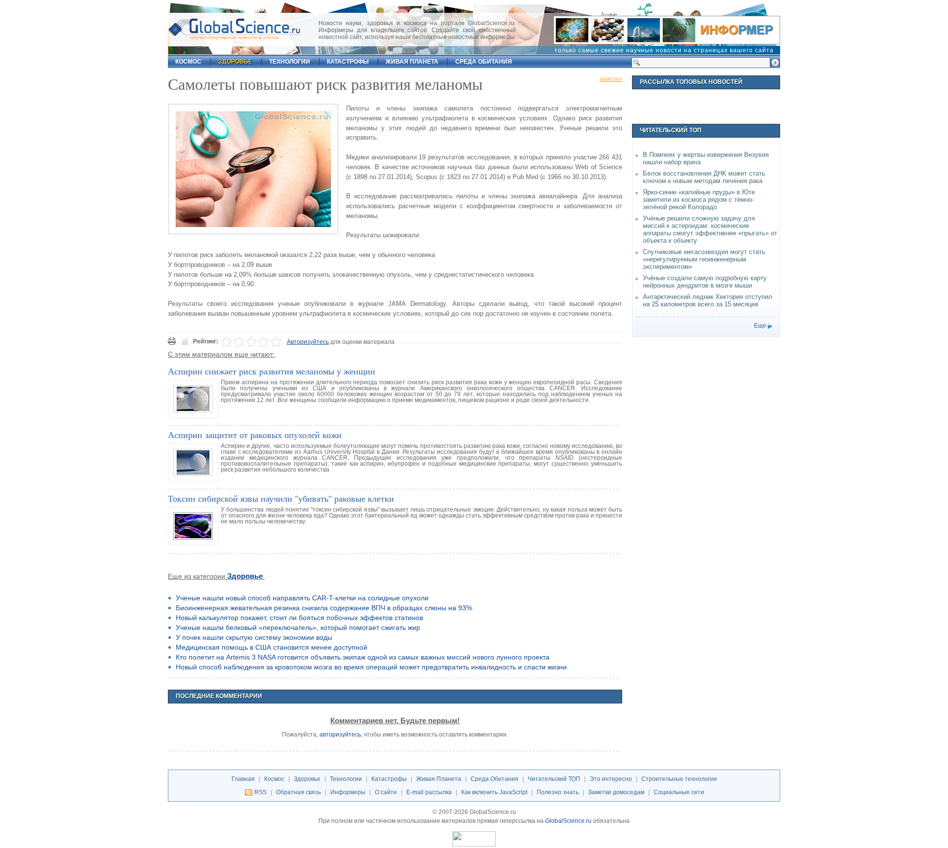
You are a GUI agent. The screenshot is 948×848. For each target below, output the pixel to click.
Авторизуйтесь (308, 341)
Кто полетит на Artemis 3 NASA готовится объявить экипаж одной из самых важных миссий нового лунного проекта (363, 657)
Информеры (347, 792)
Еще (760, 325)
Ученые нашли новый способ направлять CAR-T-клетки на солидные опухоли (302, 598)
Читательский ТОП (554, 778)
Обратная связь (298, 792)
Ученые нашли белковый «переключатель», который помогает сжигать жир (298, 627)
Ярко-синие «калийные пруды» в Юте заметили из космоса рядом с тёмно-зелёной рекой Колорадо (699, 199)
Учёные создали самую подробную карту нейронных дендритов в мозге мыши (705, 281)
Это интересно (611, 778)
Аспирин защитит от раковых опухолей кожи (255, 435)
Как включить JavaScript (494, 792)
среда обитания (483, 61)
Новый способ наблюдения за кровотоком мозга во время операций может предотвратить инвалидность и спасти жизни (371, 667)
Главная (243, 778)
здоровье (235, 61)
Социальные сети (679, 792)
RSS (260, 792)
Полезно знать (558, 792)
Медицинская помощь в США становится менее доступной (271, 647)
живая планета (412, 61)
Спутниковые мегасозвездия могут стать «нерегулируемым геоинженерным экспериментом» (704, 259)
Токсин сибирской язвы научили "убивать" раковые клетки (281, 498)
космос (188, 61)
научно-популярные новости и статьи (234, 37)
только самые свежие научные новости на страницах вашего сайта (664, 50)
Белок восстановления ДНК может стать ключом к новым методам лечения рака (704, 177)
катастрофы (348, 61)
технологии (289, 61)
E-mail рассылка (429, 792)
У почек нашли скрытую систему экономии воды (254, 637)
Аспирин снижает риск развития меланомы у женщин (271, 371)
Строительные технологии (679, 778)
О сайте (386, 792)
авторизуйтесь (340, 734)
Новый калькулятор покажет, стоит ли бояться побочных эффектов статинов (299, 618)
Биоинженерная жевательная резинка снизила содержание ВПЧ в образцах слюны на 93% (324, 608)
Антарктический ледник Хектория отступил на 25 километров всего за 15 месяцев (707, 300)
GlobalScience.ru (568, 820)
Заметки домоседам (616, 792)
